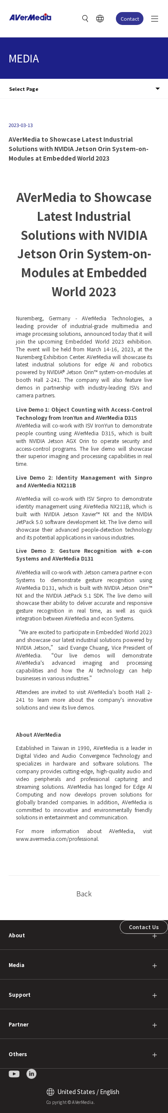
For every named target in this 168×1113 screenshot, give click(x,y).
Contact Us (144, 926)
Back (84, 893)
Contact (130, 18)
